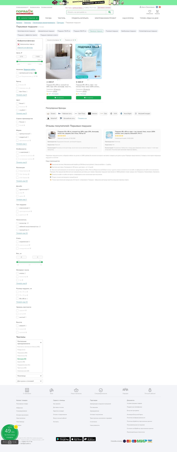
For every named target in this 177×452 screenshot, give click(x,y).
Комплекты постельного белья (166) (28, 347)
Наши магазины (20, 418)
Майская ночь (67, 114)
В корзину (60, 98)
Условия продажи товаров (134, 403)
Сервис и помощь (59, 400)
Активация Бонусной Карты (135, 414)
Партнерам (93, 400)
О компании (93, 422)
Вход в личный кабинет (60, 418)
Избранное (19, 408)
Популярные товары (22, 404)
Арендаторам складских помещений (100, 404)
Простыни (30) (21, 368)
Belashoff (54, 118)
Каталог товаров (21, 400)
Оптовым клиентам (46, 7)
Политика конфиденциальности (136, 418)
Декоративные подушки (46, 31)
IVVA (115, 114)
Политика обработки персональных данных (139, 421)
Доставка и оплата (104, 8)
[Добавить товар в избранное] (70, 46)
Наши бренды (20, 422)
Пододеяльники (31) (23, 365)
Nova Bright (127, 114)
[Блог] (51, 390)
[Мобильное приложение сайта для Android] (63, 439)
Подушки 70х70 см (64, 31)
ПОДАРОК (10, 442)
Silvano (53, 114)
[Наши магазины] (76, 390)
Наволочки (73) (22, 356)
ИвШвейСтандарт (144, 114)
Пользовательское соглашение (136, 425)
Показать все (82, 118)
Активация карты (35, 7)
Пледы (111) (21, 350)
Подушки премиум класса (49, 35)
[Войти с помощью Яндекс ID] (160, 7)
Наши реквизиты (95, 425)
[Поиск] (109, 12)
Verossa (94, 114)
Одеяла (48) (21, 362)
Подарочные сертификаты (134, 407)
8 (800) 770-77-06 (90, 8)
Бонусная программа (133, 410)
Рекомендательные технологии (136, 432)
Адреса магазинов (21, 7)
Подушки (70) (21, 359)
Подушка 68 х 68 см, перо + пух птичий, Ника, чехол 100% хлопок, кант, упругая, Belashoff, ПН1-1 (135, 132)
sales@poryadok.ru (25, 443)
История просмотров (22, 415)
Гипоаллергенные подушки (148, 31)
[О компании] (27, 390)
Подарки (18, 425)
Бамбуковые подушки (128, 31)
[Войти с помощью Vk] (157, 7)
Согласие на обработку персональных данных (140, 428)
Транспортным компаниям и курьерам (101, 418)
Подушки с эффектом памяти (27, 35)
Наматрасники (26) (23, 371)
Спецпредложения (21, 411)
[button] (27, 18)
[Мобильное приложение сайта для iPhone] (76, 439)
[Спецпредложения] (101, 390)
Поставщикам (94, 407)
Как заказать (56, 404)
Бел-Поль (81, 114)
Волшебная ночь (69, 118)
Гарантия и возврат (58, 411)
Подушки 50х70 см (80, 31)
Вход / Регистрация (148, 7)
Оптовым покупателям (96, 414)
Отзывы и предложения (60, 414)
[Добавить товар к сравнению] (67, 46)
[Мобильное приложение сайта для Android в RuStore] (89, 439)
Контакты (56, 422)
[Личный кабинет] (150, 390)
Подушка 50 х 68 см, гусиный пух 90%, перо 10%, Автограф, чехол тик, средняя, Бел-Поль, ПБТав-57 (78, 132)
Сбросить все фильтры (25, 48)
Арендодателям (94, 411)
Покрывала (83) (22, 353)
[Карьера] (125, 389)
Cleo (105, 114)
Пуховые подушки (112, 31)
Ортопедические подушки (26, 31)
